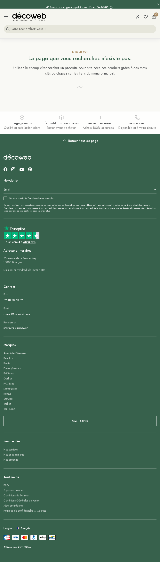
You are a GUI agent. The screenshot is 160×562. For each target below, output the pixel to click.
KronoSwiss (10, 389)
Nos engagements (14, 455)
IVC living (9, 383)
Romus (7, 394)
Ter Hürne (9, 409)
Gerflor (8, 378)
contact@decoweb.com (17, 314)
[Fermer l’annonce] (158, 4)
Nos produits (11, 460)
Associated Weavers (15, 353)
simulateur (80, 421)
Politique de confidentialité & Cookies (25, 511)
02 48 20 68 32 (13, 300)
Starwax (8, 399)
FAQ (6, 485)
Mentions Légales (13, 506)
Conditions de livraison (16, 495)
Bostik (7, 363)
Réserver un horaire (16, 328)
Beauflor (8, 358)
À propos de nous (14, 490)
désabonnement (112, 207)
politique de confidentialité (20, 210)
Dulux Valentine (12, 368)
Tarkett (7, 404)
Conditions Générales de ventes (21, 500)
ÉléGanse (9, 373)
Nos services (11, 449)
